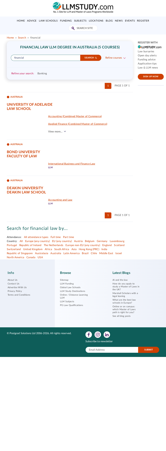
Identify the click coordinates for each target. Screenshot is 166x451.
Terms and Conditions (19, 295)
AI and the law (120, 280)
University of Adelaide (30, 104)
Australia (55, 253)
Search (22, 37)
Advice (32, 21)
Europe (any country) (37, 241)
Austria (78, 241)
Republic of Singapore (20, 253)
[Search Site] (73, 28)
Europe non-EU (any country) (82, 245)
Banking (42, 73)
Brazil (85, 253)
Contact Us (13, 284)
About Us (13, 280)
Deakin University (25, 188)
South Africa (61, 249)
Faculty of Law (22, 156)
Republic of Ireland (30, 245)
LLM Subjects (67, 301)
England (107, 245)
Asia (74, 249)
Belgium (89, 241)
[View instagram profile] (98, 334)
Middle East (106, 253)
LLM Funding (67, 284)
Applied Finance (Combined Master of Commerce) (77, 124)
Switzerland (14, 249)
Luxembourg (117, 241)
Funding (66, 21)
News (119, 21)
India (104, 249)
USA (40, 257)
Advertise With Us (17, 287)
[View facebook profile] (88, 334)
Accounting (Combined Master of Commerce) (75, 116)
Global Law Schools (70, 287)
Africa (48, 249)
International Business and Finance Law (71, 164)
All (21, 241)
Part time (68, 237)
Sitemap (64, 280)
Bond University (23, 152)
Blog (109, 21)
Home (21, 21)
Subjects (80, 21)
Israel (118, 253)
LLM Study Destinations (72, 291)
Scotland (119, 245)
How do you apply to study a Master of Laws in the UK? (126, 287)
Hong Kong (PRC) (89, 249)
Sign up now (151, 77)
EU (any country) (62, 241)
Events (130, 21)
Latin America (71, 253)
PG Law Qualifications (71, 305)
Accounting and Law (60, 200)
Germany (102, 241)
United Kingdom (32, 249)
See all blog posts (122, 316)
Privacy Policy (15, 291)
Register (143, 21)
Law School (19, 109)
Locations (96, 21)
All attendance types (36, 237)
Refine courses (113, 57)
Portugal (12, 245)
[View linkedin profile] (107, 334)
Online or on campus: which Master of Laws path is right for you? (124, 309)
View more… (55, 131)
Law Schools (48, 21)
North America (15, 257)
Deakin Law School (26, 192)
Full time (56, 237)
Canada (30, 257)
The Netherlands (53, 245)
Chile (94, 253)
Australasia (41, 253)
